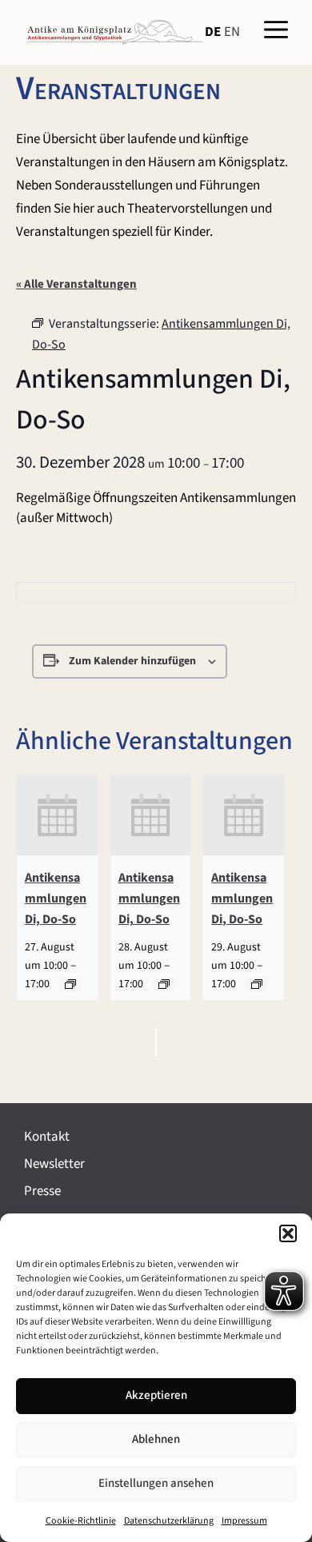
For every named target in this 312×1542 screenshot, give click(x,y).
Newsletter (54, 1163)
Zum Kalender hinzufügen (132, 661)
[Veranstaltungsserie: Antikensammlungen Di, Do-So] (70, 984)
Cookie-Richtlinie (81, 1521)
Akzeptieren (156, 1395)
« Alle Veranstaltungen (76, 284)
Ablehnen (156, 1439)
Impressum (244, 1521)
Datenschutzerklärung (169, 1521)
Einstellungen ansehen (156, 1483)
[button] (288, 1233)
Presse (42, 1191)
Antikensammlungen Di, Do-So (55, 898)
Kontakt (47, 1136)
